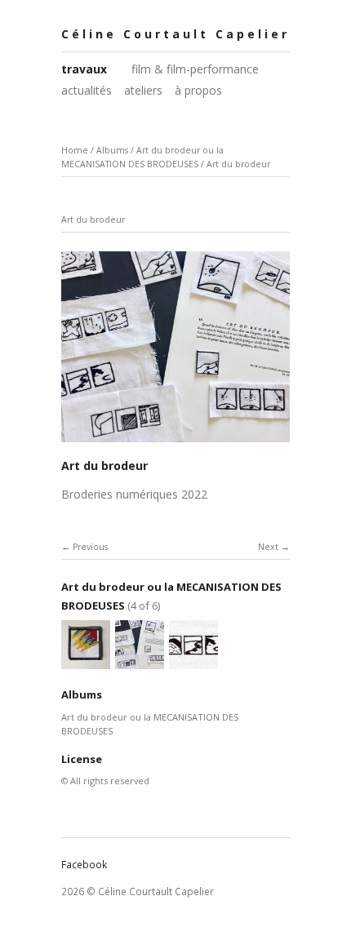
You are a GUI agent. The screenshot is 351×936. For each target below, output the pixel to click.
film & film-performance (195, 69)
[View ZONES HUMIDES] (193, 662)
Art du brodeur (238, 164)
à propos (198, 90)
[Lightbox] (175, 443)
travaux (84, 69)
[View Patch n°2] (85, 662)
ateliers (143, 90)
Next (268, 546)
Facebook (84, 865)
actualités (86, 90)
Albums (112, 150)
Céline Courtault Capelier (175, 34)
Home (74, 150)
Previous (90, 546)
